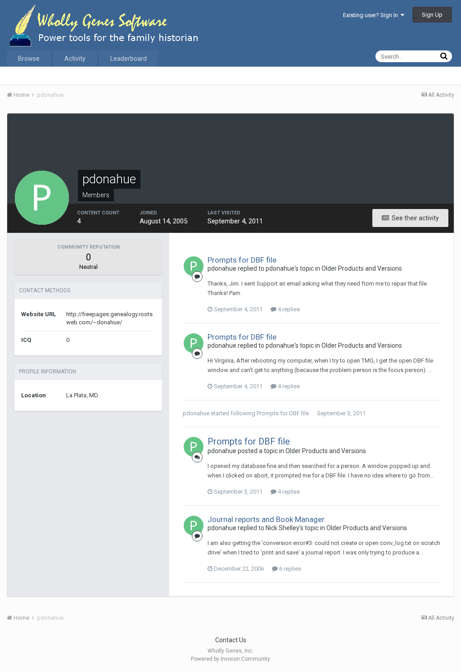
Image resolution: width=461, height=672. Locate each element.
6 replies (289, 568)
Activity (75, 58)
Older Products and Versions (361, 268)
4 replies (288, 309)
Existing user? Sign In (372, 15)
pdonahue (196, 413)
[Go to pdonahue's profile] (193, 266)
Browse (29, 58)
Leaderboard (128, 58)
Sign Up (432, 14)
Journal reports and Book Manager (266, 519)
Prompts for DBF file (242, 259)
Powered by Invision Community (230, 659)
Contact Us (230, 640)
